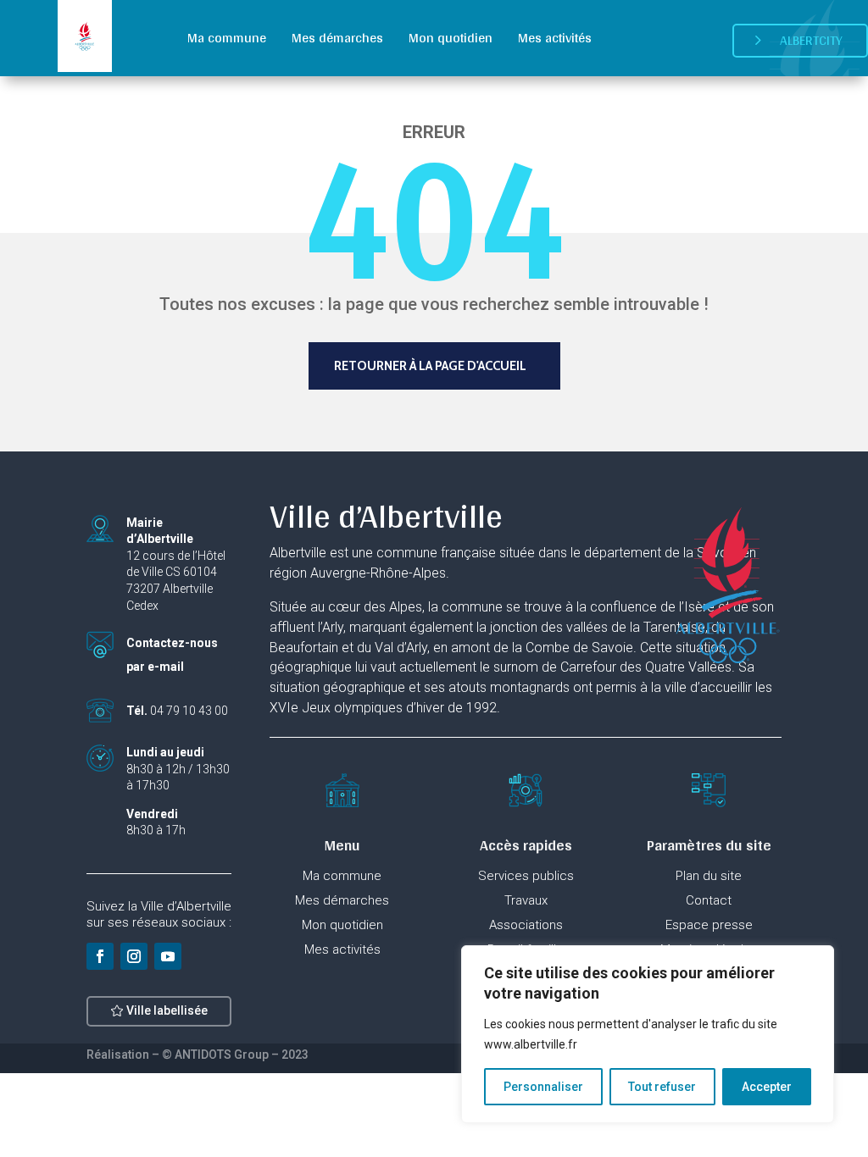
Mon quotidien (450, 37)
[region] (647, 1034)
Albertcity (811, 40)
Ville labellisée (167, 1010)
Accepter (767, 1086)
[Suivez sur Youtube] (167, 956)
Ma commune (226, 37)
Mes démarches (337, 37)
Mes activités (555, 37)
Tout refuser (662, 1086)
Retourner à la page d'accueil (430, 366)
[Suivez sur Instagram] (133, 956)
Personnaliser (543, 1086)
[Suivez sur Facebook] (100, 956)
